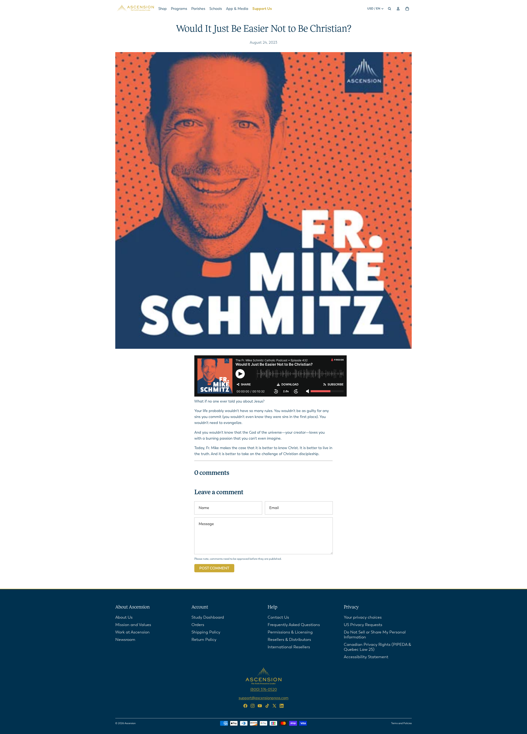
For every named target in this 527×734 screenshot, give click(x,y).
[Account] (398, 8)
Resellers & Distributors (289, 639)
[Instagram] (252, 705)
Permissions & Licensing (290, 632)
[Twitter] (274, 705)
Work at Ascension (132, 632)
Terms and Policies (401, 723)
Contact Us (278, 617)
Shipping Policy (205, 632)
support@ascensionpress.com (263, 697)
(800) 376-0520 (263, 689)
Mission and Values (133, 624)
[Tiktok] (267, 705)
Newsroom (125, 639)
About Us (124, 617)
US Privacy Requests (363, 624)
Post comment (214, 568)
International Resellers (289, 647)
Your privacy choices (363, 617)
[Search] (389, 8)
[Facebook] (245, 705)
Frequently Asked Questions (294, 624)
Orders (197, 624)
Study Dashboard (207, 617)
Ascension (130, 723)
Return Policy (203, 639)
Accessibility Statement (366, 656)
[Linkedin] (281, 705)
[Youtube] (259, 705)
